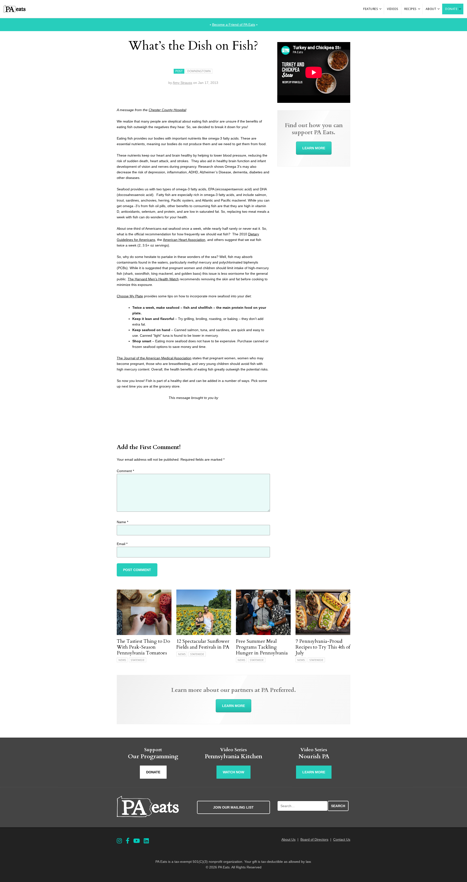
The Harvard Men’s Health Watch (153, 279)
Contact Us (341, 839)
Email (122, 544)
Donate (451, 9)
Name (122, 522)
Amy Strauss (182, 83)
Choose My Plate (130, 296)
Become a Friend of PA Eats (233, 24)
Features (370, 9)
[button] (380, 9)
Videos (392, 9)
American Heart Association (184, 240)
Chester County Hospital (167, 110)
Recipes (410, 9)
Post (179, 71)
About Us (288, 839)
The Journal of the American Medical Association (154, 358)
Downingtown (199, 71)
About (431, 9)
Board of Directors (314, 839)
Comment (125, 471)
